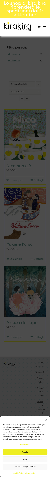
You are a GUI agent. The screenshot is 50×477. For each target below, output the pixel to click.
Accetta (25, 452)
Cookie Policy (18, 473)
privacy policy (30, 473)
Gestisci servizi (24, 444)
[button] (46, 419)
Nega (25, 459)
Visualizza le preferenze (25, 466)
